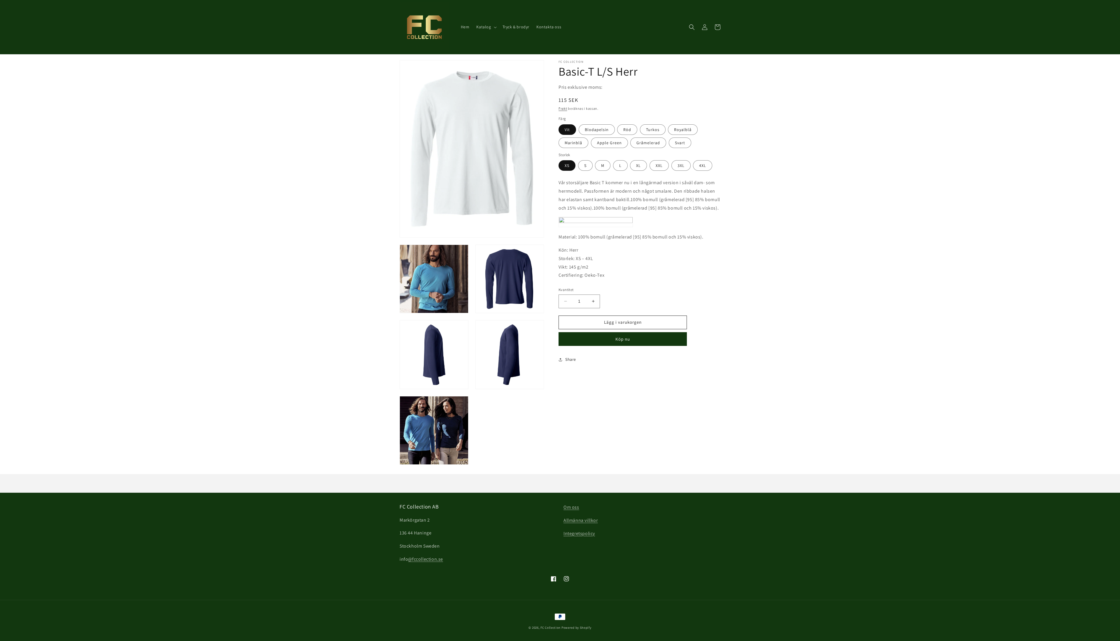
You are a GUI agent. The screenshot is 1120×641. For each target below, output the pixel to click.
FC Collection (550, 628)
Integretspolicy (579, 533)
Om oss (571, 507)
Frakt (563, 108)
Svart (680, 142)
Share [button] (570, 359)
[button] (486, 27)
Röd (627, 129)
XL (638, 165)
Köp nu (622, 339)
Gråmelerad (648, 142)
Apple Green (609, 142)
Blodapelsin (597, 129)
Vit (567, 129)
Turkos (652, 129)
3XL (681, 165)
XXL (659, 165)
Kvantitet (566, 289)
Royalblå (683, 129)
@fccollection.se (425, 559)
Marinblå (573, 142)
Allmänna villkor (581, 520)
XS (567, 165)
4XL (702, 165)
